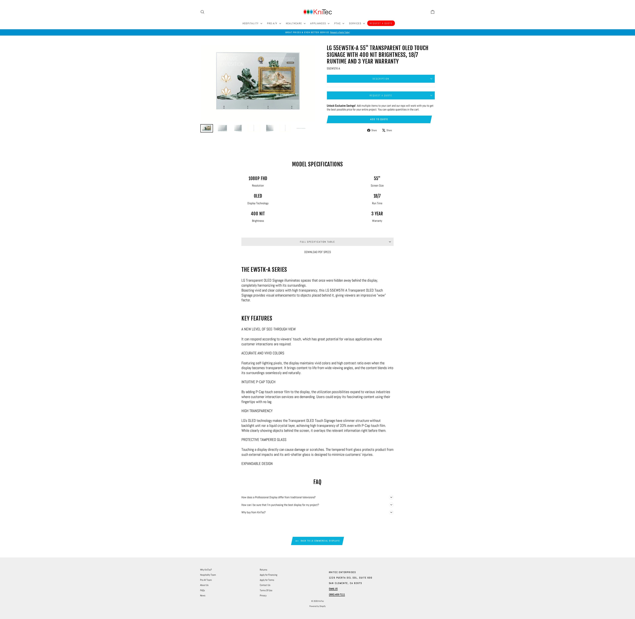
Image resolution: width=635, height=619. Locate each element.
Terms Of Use (266, 590)
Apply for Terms (267, 579)
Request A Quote (381, 23)
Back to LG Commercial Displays (320, 540)
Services (355, 23)
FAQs (202, 590)
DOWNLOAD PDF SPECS (317, 252)
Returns (263, 569)
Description (381, 78)
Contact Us (265, 585)
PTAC (338, 23)
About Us (204, 585)
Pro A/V (272, 23)
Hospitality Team (208, 574)
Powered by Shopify (317, 606)
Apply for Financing (268, 574)
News (202, 595)
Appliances (318, 23)
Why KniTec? (206, 569)
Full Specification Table (317, 241)
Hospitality (251, 23)
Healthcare (294, 23)
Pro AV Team (206, 579)
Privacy (263, 595)
